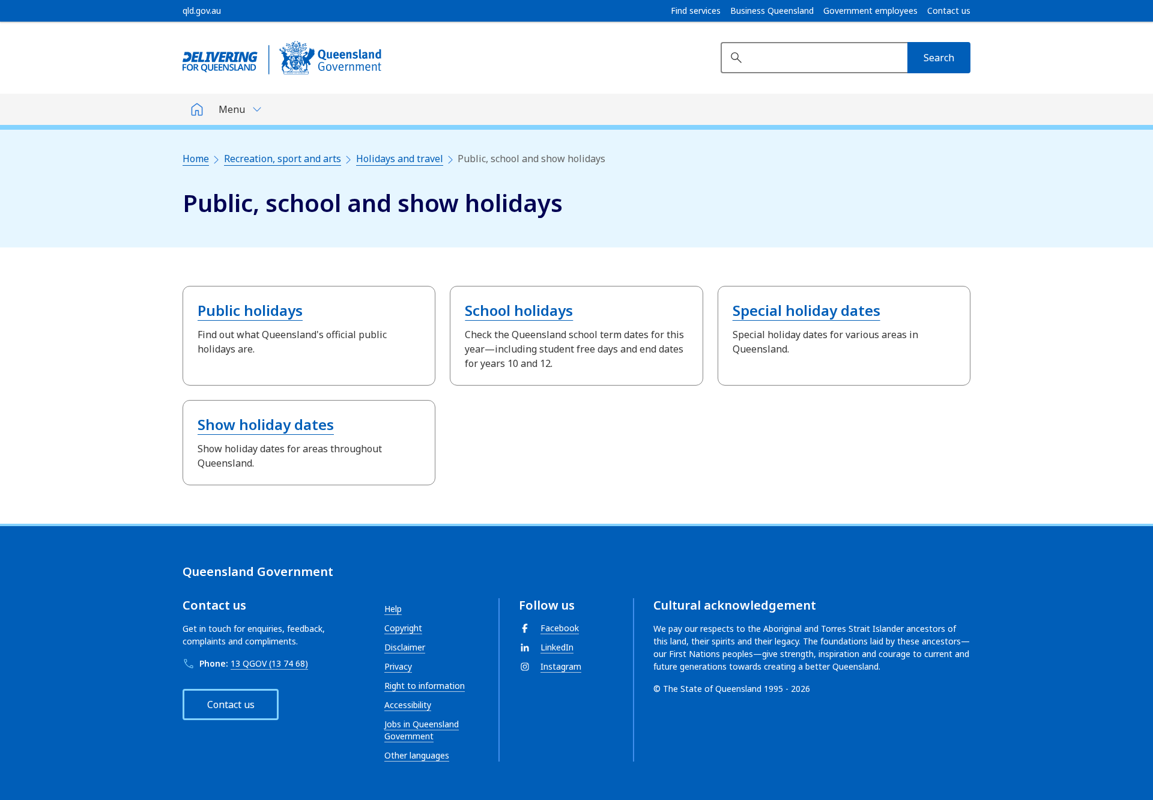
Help (393, 608)
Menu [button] (232, 109)
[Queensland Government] (282, 57)
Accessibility (407, 705)
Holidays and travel (399, 158)
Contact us (948, 11)
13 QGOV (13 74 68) (269, 663)
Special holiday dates (806, 310)
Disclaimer (404, 647)
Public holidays (250, 310)
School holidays (519, 310)
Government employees (870, 11)
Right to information (424, 685)
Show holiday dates (266, 424)
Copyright (403, 628)
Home (196, 158)
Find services (696, 11)
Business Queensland (772, 11)
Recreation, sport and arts (282, 158)
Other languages (416, 755)
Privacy (398, 666)
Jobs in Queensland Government (421, 730)
